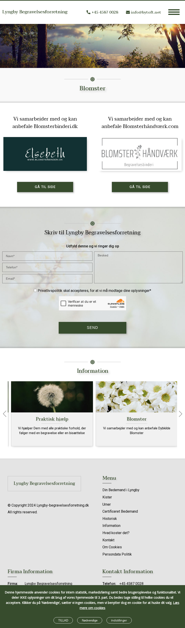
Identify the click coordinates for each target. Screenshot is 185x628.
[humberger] (174, 12)
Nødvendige (89, 620)
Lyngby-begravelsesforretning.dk (63, 505)
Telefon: (109, 583)
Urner (106, 504)
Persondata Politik (117, 554)
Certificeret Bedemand (120, 511)
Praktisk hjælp (50, 419)
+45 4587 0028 (105, 12)
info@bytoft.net (146, 12)
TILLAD (63, 620)
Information (111, 525)
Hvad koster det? (116, 533)
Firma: (13, 583)
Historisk (109, 518)
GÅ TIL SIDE (45, 187)
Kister (107, 497)
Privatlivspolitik (50, 290)
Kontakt (108, 540)
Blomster (135, 419)
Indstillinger (119, 620)
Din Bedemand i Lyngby (120, 490)
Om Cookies (112, 547)
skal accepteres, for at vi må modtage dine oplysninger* (94, 290)
